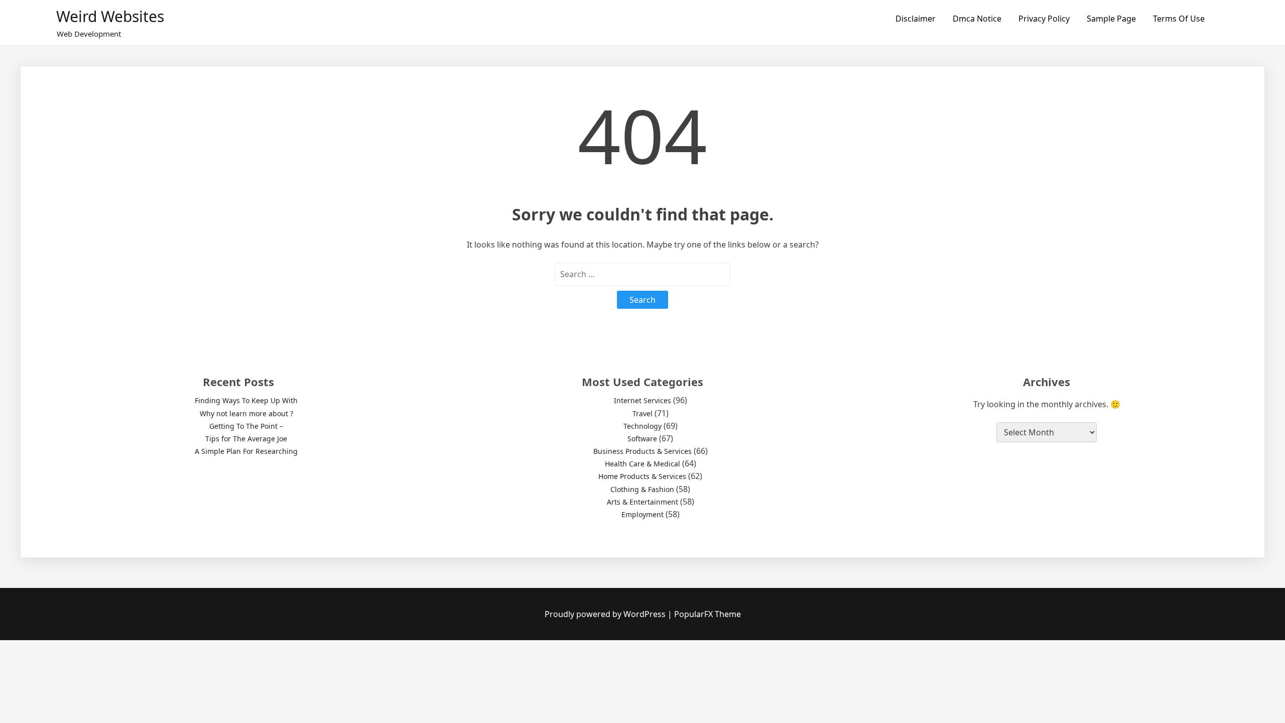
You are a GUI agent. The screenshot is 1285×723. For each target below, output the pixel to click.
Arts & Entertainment (642, 502)
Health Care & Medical (642, 463)
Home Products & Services (642, 476)
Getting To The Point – (246, 426)
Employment (642, 514)
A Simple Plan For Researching (246, 451)
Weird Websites (110, 16)
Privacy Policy (1044, 18)
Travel (642, 413)
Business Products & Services (642, 451)
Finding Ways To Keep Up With (246, 400)
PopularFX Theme (707, 614)
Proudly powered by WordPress (606, 614)
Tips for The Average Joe (246, 438)
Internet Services (642, 400)
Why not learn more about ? (246, 413)
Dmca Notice (977, 18)
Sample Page (1111, 18)
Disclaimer (915, 18)
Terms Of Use (1179, 18)
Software (642, 438)
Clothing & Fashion (642, 489)
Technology (642, 426)
